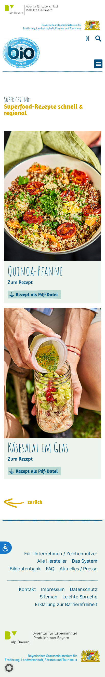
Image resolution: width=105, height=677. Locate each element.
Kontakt (27, 589)
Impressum (53, 589)
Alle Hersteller (52, 561)
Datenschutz (83, 589)
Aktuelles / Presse (78, 568)
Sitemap (48, 596)
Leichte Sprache (79, 596)
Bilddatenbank (25, 568)
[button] (98, 38)
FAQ (50, 568)
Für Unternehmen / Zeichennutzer (60, 553)
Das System (84, 561)
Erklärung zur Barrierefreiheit (66, 604)
